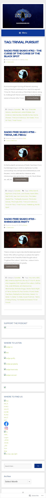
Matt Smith (9, 196)
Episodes (17, 109)
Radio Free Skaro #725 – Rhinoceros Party (20, 220)
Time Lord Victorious (19, 118)
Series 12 (8, 297)
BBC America (10, 280)
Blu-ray (25, 280)
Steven (25, 225)
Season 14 (33, 294)
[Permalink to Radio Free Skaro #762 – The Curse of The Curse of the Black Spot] (23, 74)
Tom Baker (30, 118)
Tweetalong (30, 204)
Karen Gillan (34, 193)
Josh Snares (25, 193)
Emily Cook (16, 193)
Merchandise (17, 115)
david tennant (16, 112)
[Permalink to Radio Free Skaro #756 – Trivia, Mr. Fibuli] (23, 153)
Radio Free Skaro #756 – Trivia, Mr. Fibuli (20, 133)
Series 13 (15, 297)
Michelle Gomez (27, 115)
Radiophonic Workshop (21, 294)
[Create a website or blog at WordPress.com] (23, 493)
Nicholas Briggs (20, 289)
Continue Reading (31, 98)
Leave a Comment (11, 140)
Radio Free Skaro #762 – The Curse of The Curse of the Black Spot (22, 53)
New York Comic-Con (21, 196)
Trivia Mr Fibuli (10, 204)
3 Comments (10, 227)
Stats (21, 297)
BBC (38, 278)
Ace (30, 278)
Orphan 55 (15, 291)
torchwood (28, 300)
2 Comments (10, 62)
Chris (26, 59)
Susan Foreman (28, 297)
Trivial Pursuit (16, 120)
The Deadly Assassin (21, 199)
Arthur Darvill (33, 191)
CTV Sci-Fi (31, 280)
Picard (31, 291)
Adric (34, 278)
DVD (17, 283)
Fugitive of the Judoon (27, 283)
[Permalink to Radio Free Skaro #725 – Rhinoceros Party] (23, 240)
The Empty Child (16, 202)
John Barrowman (26, 286)
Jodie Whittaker (26, 112)
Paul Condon (24, 291)
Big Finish (8, 193)
